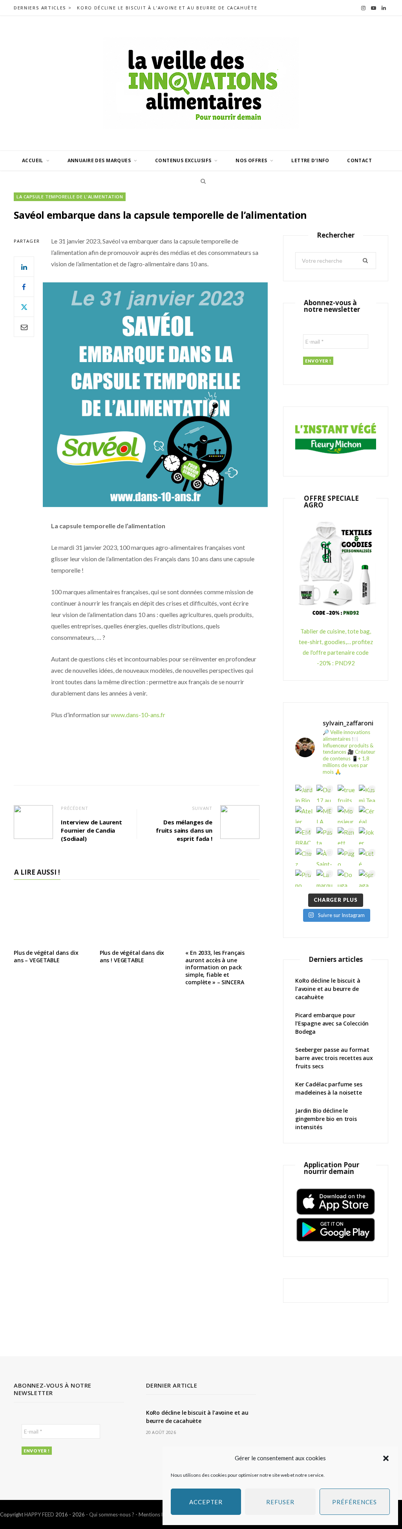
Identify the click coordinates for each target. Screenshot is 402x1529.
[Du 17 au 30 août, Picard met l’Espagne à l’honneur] (325, 793)
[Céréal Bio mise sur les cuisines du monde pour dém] (367, 814)
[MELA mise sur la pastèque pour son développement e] (325, 814)
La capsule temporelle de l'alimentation (69, 197)
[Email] (24, 327)
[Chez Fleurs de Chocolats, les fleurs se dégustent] (303, 857)
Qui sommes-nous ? (111, 1514)
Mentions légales (158, 1514)
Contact (359, 160)
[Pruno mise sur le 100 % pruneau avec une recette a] (303, 878)
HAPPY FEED (39, 1514)
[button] (386, 1458)
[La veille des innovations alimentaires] (201, 83)
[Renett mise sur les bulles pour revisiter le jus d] (346, 835)
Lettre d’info (310, 160)
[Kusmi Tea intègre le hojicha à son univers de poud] (367, 793)
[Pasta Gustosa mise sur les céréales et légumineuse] (325, 835)
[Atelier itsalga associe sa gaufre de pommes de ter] (303, 814)
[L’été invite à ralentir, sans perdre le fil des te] (367, 857)
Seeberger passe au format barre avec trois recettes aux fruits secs (334, 1058)
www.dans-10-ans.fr (138, 714)
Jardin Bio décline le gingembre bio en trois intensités (326, 1119)
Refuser (280, 1501)
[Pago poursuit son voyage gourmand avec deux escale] (346, 857)
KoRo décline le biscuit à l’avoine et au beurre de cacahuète (167, 8)
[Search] (201, 181)
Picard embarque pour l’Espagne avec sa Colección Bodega (332, 1023)
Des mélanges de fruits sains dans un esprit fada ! (184, 830)
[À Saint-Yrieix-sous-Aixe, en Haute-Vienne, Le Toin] (325, 857)
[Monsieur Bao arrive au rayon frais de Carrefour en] (346, 814)
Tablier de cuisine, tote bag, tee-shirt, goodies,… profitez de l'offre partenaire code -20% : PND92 (336, 647)
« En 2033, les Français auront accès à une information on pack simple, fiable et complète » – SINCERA (215, 967)
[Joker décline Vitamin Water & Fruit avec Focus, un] (367, 835)
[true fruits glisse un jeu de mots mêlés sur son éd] (346, 793)
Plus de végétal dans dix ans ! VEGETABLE (132, 956)
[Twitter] (24, 307)
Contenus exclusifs (183, 160)
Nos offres (251, 160)
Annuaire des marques (99, 160)
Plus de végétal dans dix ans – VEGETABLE (46, 956)
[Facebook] (24, 287)
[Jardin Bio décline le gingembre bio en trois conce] (303, 793)
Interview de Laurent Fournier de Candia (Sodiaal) (91, 830)
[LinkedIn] (24, 266)
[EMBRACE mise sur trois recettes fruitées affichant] (303, 835)
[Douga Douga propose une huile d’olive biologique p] (346, 878)
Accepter (206, 1501)
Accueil (32, 160)
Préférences (354, 1501)
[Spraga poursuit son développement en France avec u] (367, 878)
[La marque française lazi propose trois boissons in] (325, 878)
